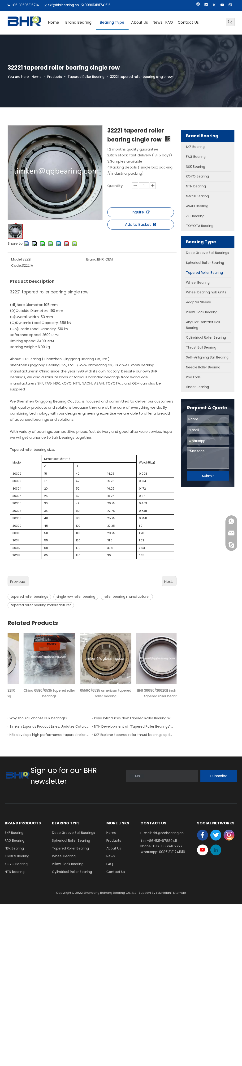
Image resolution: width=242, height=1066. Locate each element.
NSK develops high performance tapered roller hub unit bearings (49, 734)
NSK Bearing (14, 848)
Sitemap (179, 892)
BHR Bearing (31, 359)
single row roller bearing (75, 596)
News (110, 856)
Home (111, 832)
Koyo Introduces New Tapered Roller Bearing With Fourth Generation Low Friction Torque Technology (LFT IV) (134, 718)
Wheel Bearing (64, 856)
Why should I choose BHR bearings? (38, 718)
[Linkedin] (206, 5)
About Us (113, 848)
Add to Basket (138, 224)
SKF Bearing (14, 832)
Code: (16, 265)
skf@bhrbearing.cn (63, 5)
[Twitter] (214, 5)
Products (113, 840)
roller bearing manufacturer (127, 596)
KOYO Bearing (16, 864)
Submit (208, 475)
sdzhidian (163, 892)
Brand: (91, 259)
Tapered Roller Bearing (70, 848)
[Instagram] (230, 5)
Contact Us (115, 871)
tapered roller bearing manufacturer (41, 605)
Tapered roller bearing (28, 449)
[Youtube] (222, 5)
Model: (16, 259)
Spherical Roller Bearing (71, 840)
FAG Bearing (14, 840)
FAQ (109, 864)
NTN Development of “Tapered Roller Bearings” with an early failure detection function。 (134, 726)
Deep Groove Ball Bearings (73, 832)
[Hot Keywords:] (230, 22)
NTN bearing (15, 871)
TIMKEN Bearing (17, 856)
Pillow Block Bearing (67, 864)
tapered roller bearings (29, 596)
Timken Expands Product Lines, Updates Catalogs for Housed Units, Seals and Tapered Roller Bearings (49, 726)
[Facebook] (198, 5)
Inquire (137, 212)
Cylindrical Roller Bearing (72, 871)
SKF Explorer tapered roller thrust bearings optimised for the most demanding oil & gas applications (134, 734)
